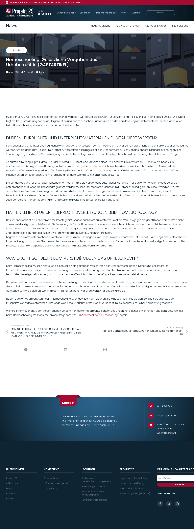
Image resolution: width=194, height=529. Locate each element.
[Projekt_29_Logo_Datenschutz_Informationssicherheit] (19, 13)
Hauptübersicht (100, 25)
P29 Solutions (180, 25)
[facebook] (160, 504)
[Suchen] (184, 13)
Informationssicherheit (56, 483)
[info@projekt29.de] (152, 416)
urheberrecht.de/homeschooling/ (98, 315)
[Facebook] (26, 349)
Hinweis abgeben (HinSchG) (135, 493)
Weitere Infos (74, 2)
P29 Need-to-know (127, 25)
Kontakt (10, 498)
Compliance (50, 488)
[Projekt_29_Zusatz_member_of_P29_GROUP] (44, 13)
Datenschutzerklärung (132, 483)
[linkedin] (169, 504)
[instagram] (177, 504)
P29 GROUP (12, 483)
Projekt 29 (11, 478)
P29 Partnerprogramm (94, 499)
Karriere (10, 493)
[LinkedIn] (65, 349)
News (9, 488)
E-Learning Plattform (93, 486)
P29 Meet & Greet (155, 25)
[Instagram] (105, 349)
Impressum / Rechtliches (133, 478)
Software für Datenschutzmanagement (96, 480)
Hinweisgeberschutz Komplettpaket (93, 493)
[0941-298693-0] (152, 406)
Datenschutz (51, 478)
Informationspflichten (132, 488)
